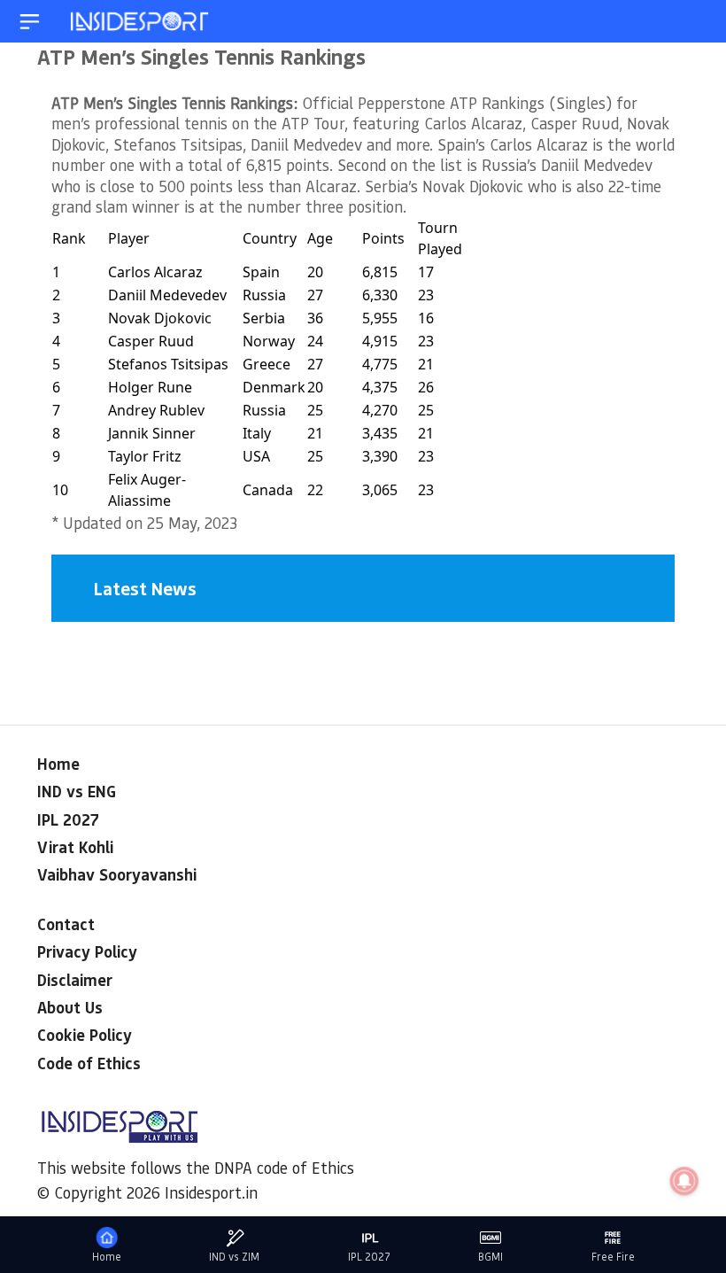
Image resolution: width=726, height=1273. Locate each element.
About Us (70, 1007)
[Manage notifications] (684, 1181)
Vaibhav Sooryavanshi (117, 874)
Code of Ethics (89, 1063)
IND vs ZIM (234, 1256)
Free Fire (613, 1256)
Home (58, 763)
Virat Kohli (75, 847)
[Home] (140, 22)
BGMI (490, 1256)
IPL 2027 (68, 819)
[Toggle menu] (29, 22)
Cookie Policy (84, 1034)
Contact (66, 924)
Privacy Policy (87, 951)
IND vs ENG (76, 791)
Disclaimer (74, 979)
